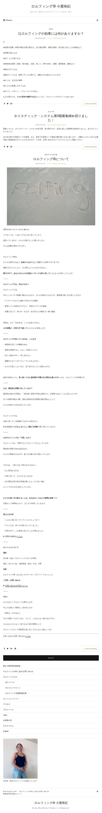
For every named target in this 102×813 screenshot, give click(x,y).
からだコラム (8, 726)
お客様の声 (7, 720)
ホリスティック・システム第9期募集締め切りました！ (51, 118)
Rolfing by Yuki (10, 791)
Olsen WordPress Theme (44, 808)
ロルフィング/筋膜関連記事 (16, 693)
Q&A (51, 29)
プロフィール (8, 710)
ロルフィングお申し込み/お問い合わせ (18, 671)
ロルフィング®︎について (51, 159)
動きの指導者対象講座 (11, 666)
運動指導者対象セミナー (12, 794)
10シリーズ (9, 682)
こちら (20, 536)
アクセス (6, 704)
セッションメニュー (11, 699)
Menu (8, 20)
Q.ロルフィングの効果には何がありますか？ (51, 33)
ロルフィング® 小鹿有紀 (51, 6)
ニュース (51, 111)
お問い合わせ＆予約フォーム (16, 586)
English (5, 731)
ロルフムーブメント (13, 688)
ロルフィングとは (51, 154)
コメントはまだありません (56, 38)
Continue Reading (90, 103)
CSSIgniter (64, 808)
